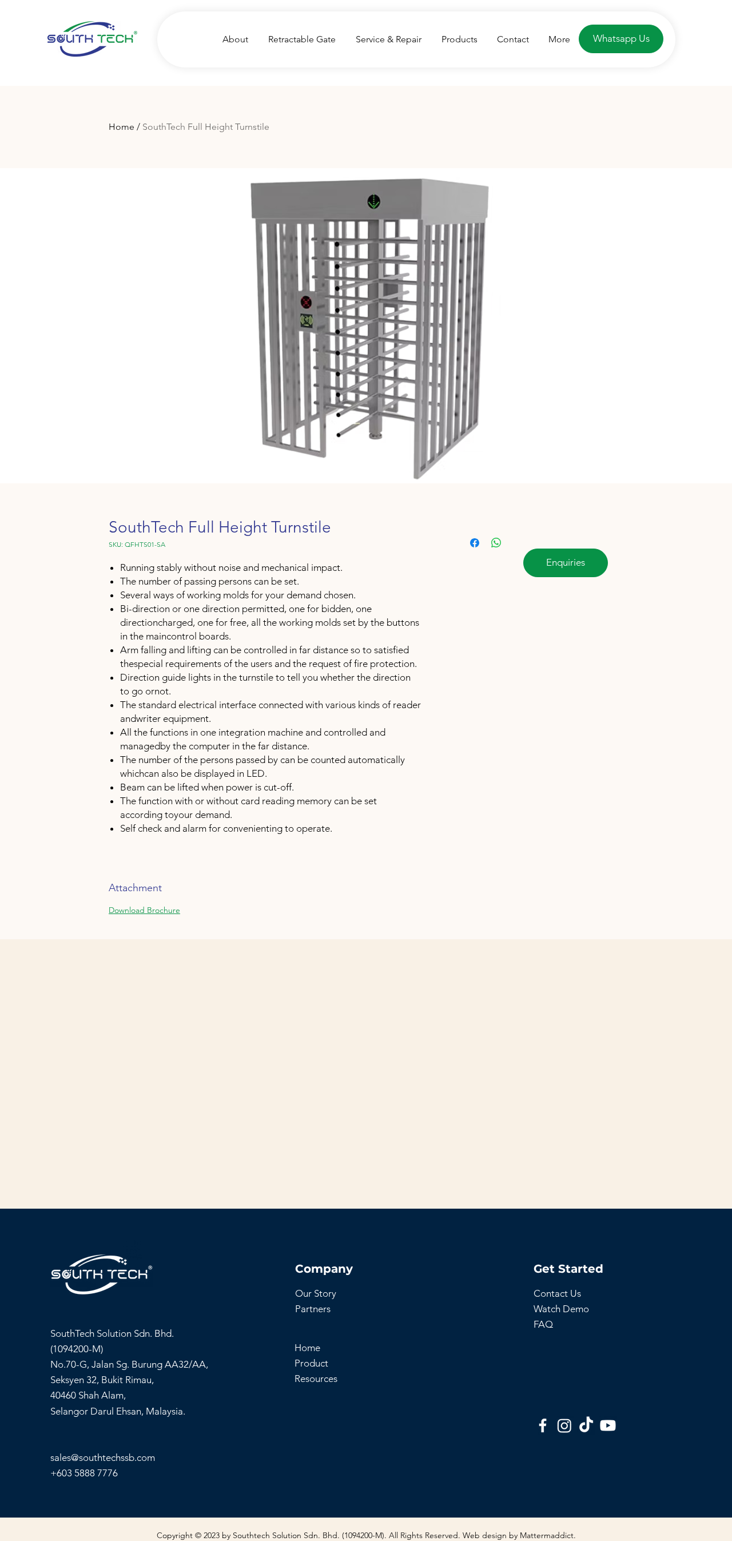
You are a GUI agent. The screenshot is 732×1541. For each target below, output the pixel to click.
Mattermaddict (547, 1535)
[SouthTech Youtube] (608, 1425)
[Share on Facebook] (475, 543)
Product (311, 1363)
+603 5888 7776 (84, 1473)
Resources (316, 1378)
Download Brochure (144, 910)
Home (121, 126)
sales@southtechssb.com (103, 1457)
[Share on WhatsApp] (496, 543)
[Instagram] (564, 1425)
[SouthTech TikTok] (586, 1425)
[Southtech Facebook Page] (543, 1425)
